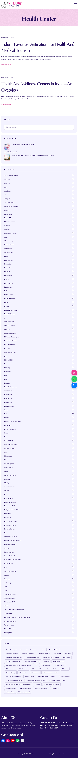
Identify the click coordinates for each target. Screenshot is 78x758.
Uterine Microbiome (10, 629)
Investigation (8, 402)
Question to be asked (10, 536)
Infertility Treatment (58, 661)
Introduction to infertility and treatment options (18, 665)
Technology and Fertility (41, 688)
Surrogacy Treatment (25, 688)
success (6, 575)
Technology (7, 583)
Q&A (6, 533)
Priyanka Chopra (9, 529)
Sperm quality (8, 563)
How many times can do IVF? (13, 661)
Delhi (6, 256)
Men (5, 452)
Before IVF (7, 218)
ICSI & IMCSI (8, 360)
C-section (7, 225)
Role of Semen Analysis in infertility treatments (18, 684)
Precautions (7, 513)
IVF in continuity (10, 673)
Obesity (6, 483)
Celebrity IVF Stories (10, 233)
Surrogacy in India (11, 688)
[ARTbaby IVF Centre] (11, 5)
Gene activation (9, 321)
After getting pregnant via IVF (14, 649)
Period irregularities (10, 502)
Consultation (8, 248)
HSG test (7, 348)
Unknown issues (9, 625)
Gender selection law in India (51, 657)
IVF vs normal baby (10, 429)
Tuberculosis (8, 613)
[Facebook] (3, 740)
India (5, 375)
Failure (6, 302)
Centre (6, 237)
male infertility (8, 440)
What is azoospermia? (24, 692)
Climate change (9, 241)
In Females (7, 371)
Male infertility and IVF (11, 444)
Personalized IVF (9, 506)
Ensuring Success (9, 298)
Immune (6, 364)
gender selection (9, 318)
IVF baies (7, 417)
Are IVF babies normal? (10, 152)
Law (5, 437)
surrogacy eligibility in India (51, 684)
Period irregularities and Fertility (14, 680)
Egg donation (8, 287)
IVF (12, 37)
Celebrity (7, 229)
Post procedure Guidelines (12, 510)
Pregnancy (7, 517)
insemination (8, 391)
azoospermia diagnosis (12, 653)
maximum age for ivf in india (13, 676)
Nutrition (7, 479)
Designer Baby (8, 260)
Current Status (8, 252)
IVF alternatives (23, 669)
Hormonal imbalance (10, 341)
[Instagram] (8, 740)
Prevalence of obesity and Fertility (36, 680)
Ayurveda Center (53, 649)
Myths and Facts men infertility (46, 676)
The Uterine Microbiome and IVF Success (23, 144)
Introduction (8, 394)
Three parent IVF (9, 602)
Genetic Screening (9, 325)
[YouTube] (13, 740)
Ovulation (7, 490)
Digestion (7, 271)
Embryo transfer (9, 295)
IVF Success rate (34, 673)
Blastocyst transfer (9, 222)
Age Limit (7, 191)
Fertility (6, 306)
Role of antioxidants (10, 544)
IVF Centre (65, 669)
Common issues (9, 245)
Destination (7, 264)
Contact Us (62, 754)
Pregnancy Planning (10, 525)
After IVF (7, 179)
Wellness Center (10, 692)
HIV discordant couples (11, 337)
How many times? (9, 344)
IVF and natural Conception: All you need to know (45, 669)
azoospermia (8, 214)
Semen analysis (9, 552)
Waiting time (8, 632)
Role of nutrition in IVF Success (57, 680)
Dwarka (6, 279)
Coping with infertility (44, 653)
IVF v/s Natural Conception (12, 421)
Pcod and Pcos (9, 498)
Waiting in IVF (56, 688)
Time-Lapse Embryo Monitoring (14, 609)
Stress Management (10, 571)
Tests (5, 586)
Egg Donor (68, 653)
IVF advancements (45, 665)
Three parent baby (9, 598)
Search (71, 127)
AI (5, 195)
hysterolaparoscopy (10, 352)
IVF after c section (10, 669)
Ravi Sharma (4, 37)
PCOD (6, 494)
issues (6, 410)
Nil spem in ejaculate (64, 676)
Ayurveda (7, 210)
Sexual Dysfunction (10, 556)
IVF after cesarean (59, 665)
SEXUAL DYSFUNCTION (12, 560)
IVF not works (22, 673)
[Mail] (22, 740)
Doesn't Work (8, 275)
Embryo (6, 291)
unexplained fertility (10, 621)
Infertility (7, 383)
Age (5, 187)
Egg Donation (8, 283)
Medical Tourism (9, 448)
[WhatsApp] (18, 740)
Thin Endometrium (10, 594)
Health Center (66, 657)
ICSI (5, 356)
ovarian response (9, 487)
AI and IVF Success (31, 649)
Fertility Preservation (10, 310)
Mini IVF (7, 460)
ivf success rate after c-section (50, 673)
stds (5, 567)
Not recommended (10, 475)
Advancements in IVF (11, 175)
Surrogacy (7, 579)
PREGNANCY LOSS (10, 521)
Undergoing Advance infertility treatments (17, 617)
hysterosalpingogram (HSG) (32, 661)
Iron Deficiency (9, 406)
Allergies (7, 199)
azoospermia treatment (28, 653)
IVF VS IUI (7, 425)
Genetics (7, 329)
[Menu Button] (75, 4)
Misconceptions (9, 464)
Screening (7, 548)
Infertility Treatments (10, 387)
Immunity (7, 367)
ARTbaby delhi (9, 202)
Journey (6, 433)
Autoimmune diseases (11, 206)
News (6, 471)
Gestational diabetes (10, 333)
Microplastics (8, 456)
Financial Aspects (9, 314)
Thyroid (6, 606)
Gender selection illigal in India (14, 657)
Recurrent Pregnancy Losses (12, 540)
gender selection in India (33, 657)
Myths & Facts (8, 467)
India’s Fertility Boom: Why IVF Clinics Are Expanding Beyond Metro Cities (33, 155)
